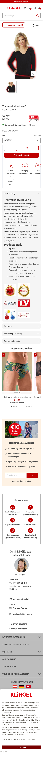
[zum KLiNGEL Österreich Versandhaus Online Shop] (15, 686)
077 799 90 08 (20, 583)
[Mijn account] (25, 8)
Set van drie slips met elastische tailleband (17, 397)
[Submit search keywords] (37, 15)
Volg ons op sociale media (15, 674)
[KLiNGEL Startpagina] (14, 8)
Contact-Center (20, 608)
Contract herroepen (18, 628)
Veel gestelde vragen (22, 614)
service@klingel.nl (21, 599)
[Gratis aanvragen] (32, 475)
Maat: (4, 135)
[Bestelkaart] (34, 8)
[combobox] (21, 15)
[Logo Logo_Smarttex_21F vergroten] (24, 315)
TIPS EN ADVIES (9, 666)
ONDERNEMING (9, 659)
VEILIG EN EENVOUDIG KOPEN (15, 644)
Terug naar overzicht (14, 25)
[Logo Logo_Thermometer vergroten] (10, 314)
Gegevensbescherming (21, 481)
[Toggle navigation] (3, 8)
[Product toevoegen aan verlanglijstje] (27, 148)
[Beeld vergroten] (33, 73)
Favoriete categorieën (13, 637)
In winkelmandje (23, 155)
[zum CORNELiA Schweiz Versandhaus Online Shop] (28, 686)
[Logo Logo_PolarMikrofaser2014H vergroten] (10, 303)
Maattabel (37, 135)
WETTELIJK (7, 652)
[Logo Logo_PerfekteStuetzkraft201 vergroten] (24, 290)
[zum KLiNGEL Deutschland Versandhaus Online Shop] (21, 686)
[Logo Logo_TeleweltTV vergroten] (24, 303)
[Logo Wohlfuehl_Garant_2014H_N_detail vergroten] (10, 290)
